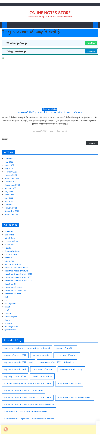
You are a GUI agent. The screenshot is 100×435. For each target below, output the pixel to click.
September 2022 (12, 185)
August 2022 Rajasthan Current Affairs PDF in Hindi (27, 348)
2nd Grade (9, 235)
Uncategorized (11, 326)
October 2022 (11, 181)
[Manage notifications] (6, 429)
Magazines (9, 261)
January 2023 (11, 175)
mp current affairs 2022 (67, 355)
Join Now (91, 42)
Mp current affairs (41, 355)
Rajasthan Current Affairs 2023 (18, 280)
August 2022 (10, 188)
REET (7, 300)
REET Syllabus (10, 303)
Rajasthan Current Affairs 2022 (18, 277)
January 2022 (11, 208)
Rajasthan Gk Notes (13, 287)
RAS (6, 297)
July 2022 (9, 191)
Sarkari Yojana (11, 316)
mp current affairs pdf (43, 369)
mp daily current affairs (15, 376)
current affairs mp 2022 (15, 355)
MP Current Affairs (13, 264)
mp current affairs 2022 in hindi (18, 362)
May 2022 (9, 198)
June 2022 (9, 194)
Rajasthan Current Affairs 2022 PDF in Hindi (23, 390)
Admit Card (10, 238)
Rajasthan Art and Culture (16, 271)
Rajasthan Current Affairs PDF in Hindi (74, 397)
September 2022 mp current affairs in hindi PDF (26, 411)
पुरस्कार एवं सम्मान (10, 329)
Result (7, 307)
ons (51, 131)
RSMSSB (8, 313)
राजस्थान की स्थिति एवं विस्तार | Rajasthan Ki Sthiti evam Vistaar (50, 112)
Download (9, 244)
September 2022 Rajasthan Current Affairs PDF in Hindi (29, 418)
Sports (7, 320)
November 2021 (11, 214)
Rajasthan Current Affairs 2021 (18, 274)
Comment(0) (62, 131)
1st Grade (9, 231)
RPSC (7, 310)
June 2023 (9, 165)
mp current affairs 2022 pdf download (57, 362)
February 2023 (11, 172)
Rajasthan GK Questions (15, 290)
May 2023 (9, 168)
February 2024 (11, 158)
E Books (8, 248)
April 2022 (9, 201)
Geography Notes (50, 109)
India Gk (8, 257)
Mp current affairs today (71, 369)
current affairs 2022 (65, 348)
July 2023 (9, 162)
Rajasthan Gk (10, 284)
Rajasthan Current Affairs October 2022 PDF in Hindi (27, 397)
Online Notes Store (50, 13)
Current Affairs (11, 241)
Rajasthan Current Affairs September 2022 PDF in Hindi (29, 404)
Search (5, 139)
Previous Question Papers (16, 267)
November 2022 (12, 178)
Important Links (11, 254)
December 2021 (12, 211)
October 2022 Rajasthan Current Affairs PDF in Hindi (27, 383)
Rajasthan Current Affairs (69, 383)
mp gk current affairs (42, 376)
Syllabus (8, 323)
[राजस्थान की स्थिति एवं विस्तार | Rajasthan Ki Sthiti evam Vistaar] (50, 82)
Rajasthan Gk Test (13, 293)
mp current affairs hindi (15, 369)
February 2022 (11, 204)
